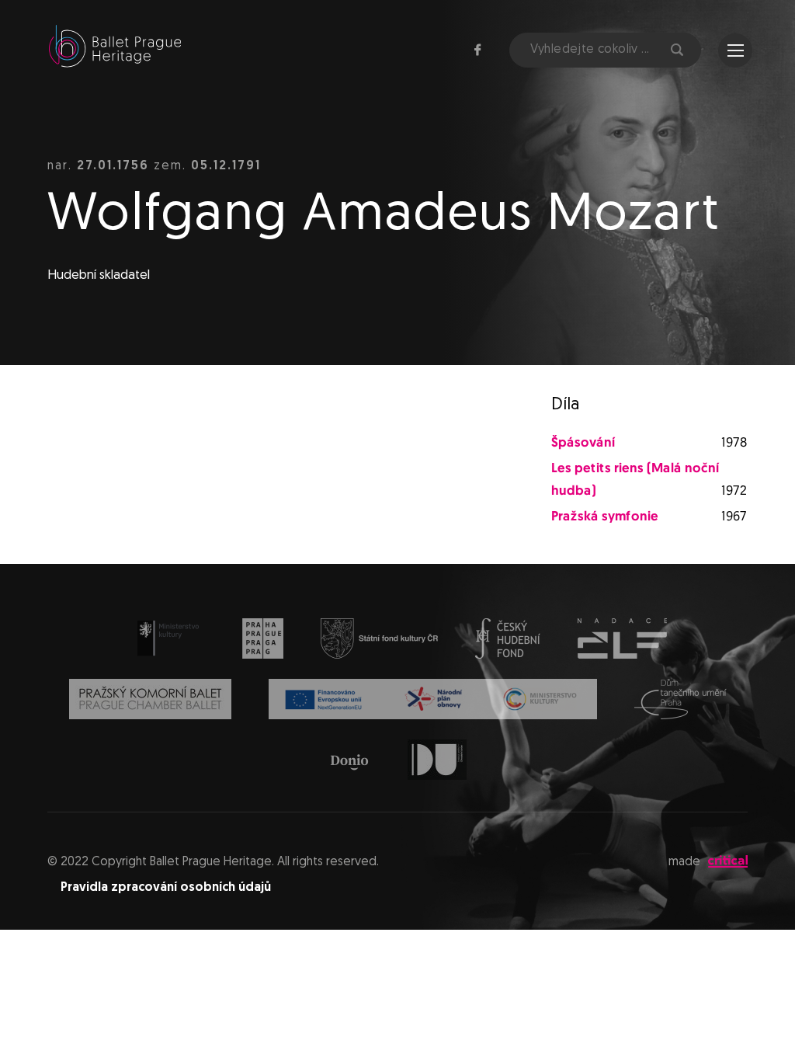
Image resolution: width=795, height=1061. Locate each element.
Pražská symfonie (604, 517)
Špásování (583, 443)
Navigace (735, 50)
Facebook (477, 49)
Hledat (675, 50)
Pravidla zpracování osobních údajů (166, 888)
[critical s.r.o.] (728, 864)
